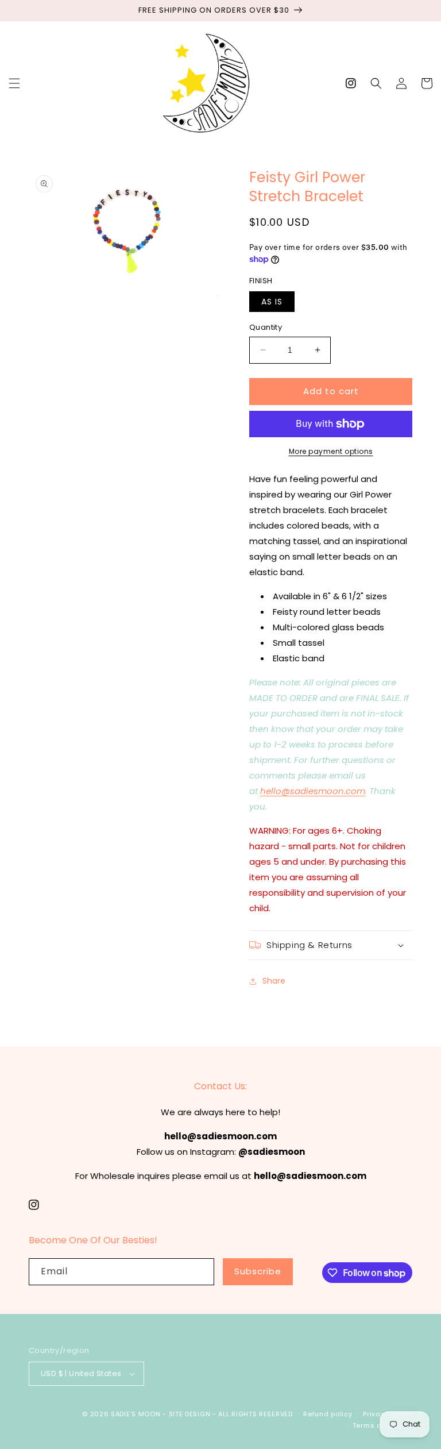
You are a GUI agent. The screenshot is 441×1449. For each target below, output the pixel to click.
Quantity (265, 327)
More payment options (331, 451)
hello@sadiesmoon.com (312, 791)
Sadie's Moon (135, 1414)
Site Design (190, 1414)
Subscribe (257, 1271)
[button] (14, 83)
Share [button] (273, 980)
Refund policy (327, 1414)
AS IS (272, 301)
